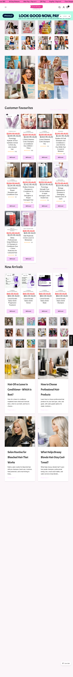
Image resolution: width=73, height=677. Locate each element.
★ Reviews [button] (71, 340)
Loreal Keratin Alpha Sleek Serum (28, 298)
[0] (66, 7)
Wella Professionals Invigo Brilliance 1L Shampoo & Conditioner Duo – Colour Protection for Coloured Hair (12, 243)
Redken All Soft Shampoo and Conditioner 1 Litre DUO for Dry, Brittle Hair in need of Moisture (60, 142)
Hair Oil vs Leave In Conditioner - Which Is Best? (19, 387)
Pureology (12, 129)
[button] (38, 659)
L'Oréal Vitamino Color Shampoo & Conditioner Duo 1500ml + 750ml (28, 141)
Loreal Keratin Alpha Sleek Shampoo (60, 298)
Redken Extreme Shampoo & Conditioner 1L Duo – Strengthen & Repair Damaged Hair (28, 191)
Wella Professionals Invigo (12, 227)
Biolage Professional (60, 178)
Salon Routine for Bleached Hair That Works (18, 455)
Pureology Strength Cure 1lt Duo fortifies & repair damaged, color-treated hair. (44, 190)
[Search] (59, 7)
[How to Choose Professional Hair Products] (53, 361)
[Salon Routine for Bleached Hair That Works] (20, 429)
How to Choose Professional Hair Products (50, 387)
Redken (60, 129)
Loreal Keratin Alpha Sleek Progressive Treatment (12, 299)
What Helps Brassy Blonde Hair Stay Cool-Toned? (53, 455)
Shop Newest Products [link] (60, 266)
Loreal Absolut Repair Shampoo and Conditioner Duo (12, 189)
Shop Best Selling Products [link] (58, 107)
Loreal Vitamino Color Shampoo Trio (44, 139)
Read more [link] (11, 407)
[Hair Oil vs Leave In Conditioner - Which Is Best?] (20, 361)
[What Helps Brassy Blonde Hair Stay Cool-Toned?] (53, 429)
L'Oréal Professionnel (28, 130)
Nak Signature (28, 226)
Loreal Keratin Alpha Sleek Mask (44, 298)
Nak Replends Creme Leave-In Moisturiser (28, 235)
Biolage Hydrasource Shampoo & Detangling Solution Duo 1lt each (60, 191)
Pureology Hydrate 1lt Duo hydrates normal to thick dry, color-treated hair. (12, 141)
